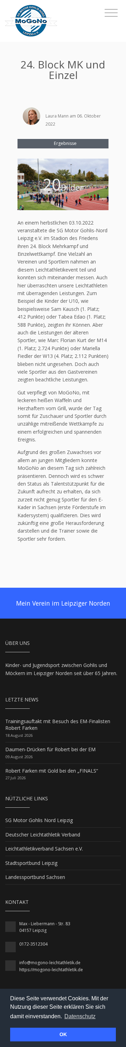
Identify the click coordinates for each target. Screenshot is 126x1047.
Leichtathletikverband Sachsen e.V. (44, 848)
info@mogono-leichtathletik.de (49, 963)
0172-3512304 (33, 944)
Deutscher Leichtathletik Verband (42, 834)
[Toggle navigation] (111, 13)
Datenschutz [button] (80, 1016)
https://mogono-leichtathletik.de (51, 970)
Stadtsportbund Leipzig (31, 863)
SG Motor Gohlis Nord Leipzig (39, 820)
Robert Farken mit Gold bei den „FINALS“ (51, 770)
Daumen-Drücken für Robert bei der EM (50, 749)
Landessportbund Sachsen (35, 877)
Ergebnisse (65, 143)
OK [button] (63, 1034)
